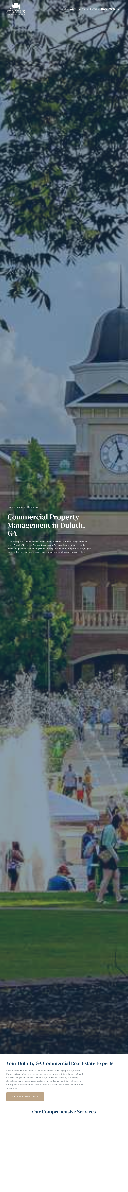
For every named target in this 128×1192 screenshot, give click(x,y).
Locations (20, 507)
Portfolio (94, 9)
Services (83, 9)
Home (65, 9)
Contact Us (114, 9)
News (104, 9)
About (73, 9)
